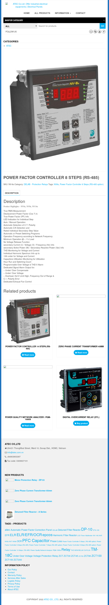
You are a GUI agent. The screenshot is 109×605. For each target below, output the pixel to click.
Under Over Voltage (23, 555)
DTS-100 (96, 530)
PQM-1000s (57, 550)
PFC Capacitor (36, 540)
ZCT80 (87, 555)
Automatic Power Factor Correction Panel (31, 529)
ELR (13, 535)
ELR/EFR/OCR (29, 534)
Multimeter (89, 535)
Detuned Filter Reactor (69, 529)
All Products (42, 13)
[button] (54, 20)
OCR (19, 541)
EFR (7, 535)
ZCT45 (74, 555)
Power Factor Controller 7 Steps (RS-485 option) (45, 545)
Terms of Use (14, 586)
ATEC (8, 45)
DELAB (55, 530)
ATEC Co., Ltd (51, 599)
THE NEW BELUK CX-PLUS (80, 550)
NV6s (7, 541)
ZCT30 (67, 555)
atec (7, 529)
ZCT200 (18, 559)
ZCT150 (9, 559)
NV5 (100, 535)
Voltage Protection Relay (45, 555)
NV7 (10, 541)
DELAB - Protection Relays (36, 184)
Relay (65, 549)
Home (27, 13)
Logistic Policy (14, 580)
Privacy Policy (14, 583)
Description (11, 193)
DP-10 (86, 529)
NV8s (56, 184)
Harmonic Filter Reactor (65, 535)
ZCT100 (97, 555)
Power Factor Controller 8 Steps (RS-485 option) (82, 184)
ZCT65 (81, 556)
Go (102, 25)
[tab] (54, 20)
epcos (47, 534)
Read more (29, 354)
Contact (80, 13)
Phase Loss (56, 541)
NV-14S (95, 535)
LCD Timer (81, 535)
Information (62, 13)
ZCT (61, 555)
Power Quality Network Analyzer (41, 550)
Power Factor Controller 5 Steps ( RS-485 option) (79, 541)
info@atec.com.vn (15, 452)
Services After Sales (17, 578)
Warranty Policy (15, 575)
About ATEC (13, 589)
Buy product (82, 423)
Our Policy (12, 569)
